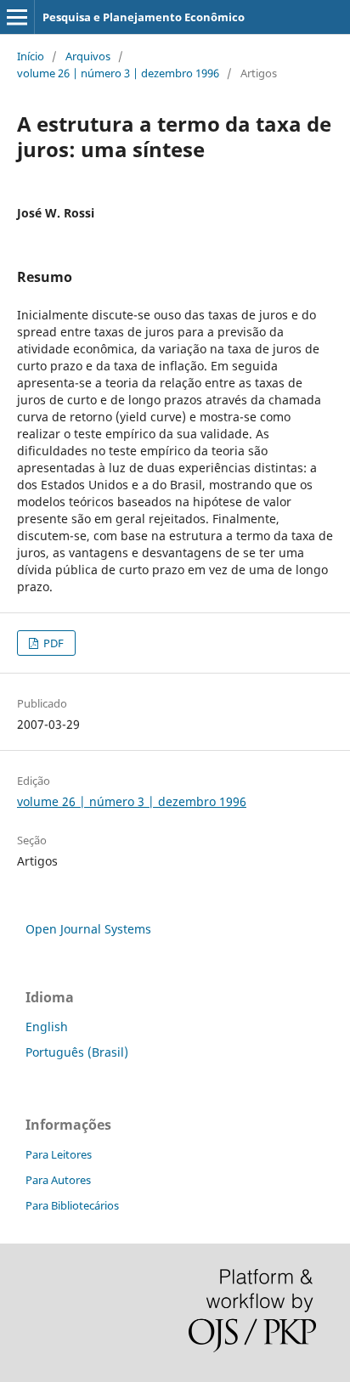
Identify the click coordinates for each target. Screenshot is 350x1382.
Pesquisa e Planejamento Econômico (143, 17)
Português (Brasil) (76, 1052)
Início (30, 56)
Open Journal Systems (88, 929)
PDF (52, 643)
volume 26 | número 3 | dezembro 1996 (118, 73)
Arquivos (87, 56)
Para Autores (58, 1179)
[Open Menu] (17, 17)
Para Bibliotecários (72, 1205)
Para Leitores (58, 1154)
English (46, 1026)
